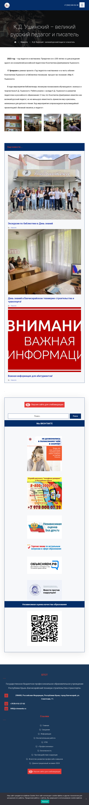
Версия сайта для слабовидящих (46, 404)
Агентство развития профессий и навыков (46, 759)
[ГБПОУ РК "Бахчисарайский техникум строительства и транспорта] (15, 42)
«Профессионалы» (45, 746)
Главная (46, 725)
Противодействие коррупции (45, 755)
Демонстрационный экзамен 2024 (46, 763)
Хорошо (45, 801)
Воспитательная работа (45, 738)
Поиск (75, 416)
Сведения (46, 730)
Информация (46, 734)
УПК (46, 742)
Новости (13, 228)
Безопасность (46, 751)
